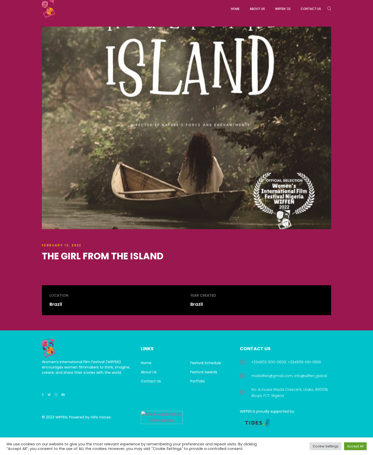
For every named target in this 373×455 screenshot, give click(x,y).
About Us (149, 372)
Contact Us (151, 381)
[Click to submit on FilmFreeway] (162, 423)
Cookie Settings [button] (325, 446)
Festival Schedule (205, 362)
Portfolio (197, 381)
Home (146, 362)
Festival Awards (203, 372)
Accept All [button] (355, 446)
